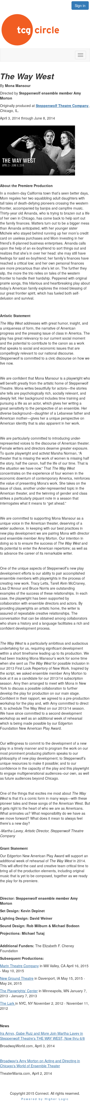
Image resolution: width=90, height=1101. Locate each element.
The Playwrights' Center (19, 990)
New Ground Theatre (17, 978)
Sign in (80, 5)
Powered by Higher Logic (45, 1099)
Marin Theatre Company (19, 965)
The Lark (7, 1003)
